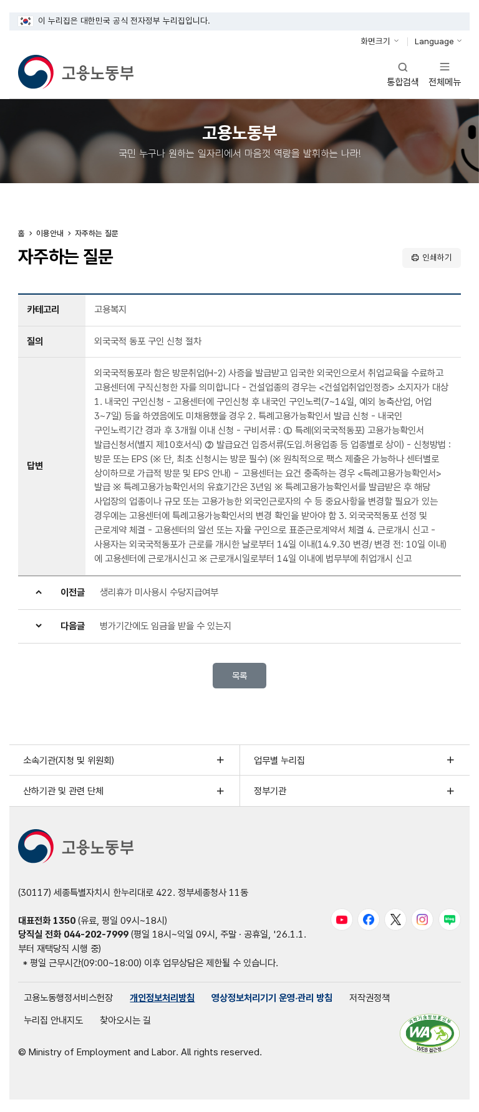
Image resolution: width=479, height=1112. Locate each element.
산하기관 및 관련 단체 (63, 791)
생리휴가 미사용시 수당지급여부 (159, 592)
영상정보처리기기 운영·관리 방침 (271, 998)
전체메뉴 (444, 74)
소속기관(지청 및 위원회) (68, 760)
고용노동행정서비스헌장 (68, 998)
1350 (64, 920)
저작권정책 (369, 998)
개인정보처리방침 (162, 998)
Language (434, 41)
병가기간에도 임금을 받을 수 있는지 (165, 626)
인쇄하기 (437, 257)
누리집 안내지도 (53, 1020)
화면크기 (375, 41)
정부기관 (270, 791)
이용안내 (50, 233)
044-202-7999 (96, 934)
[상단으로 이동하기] (448, 1092)
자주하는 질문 (97, 233)
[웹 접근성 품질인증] (430, 1033)
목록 (239, 675)
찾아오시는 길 (125, 1020)
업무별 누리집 (279, 760)
